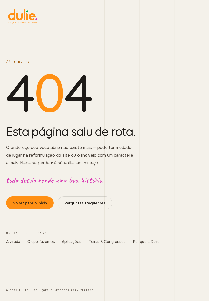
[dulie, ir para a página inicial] (104, 16)
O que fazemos (41, 241)
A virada (13, 241)
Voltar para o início (30, 203)
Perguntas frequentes (85, 203)
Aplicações (71, 241)
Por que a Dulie (146, 241)
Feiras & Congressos (107, 241)
